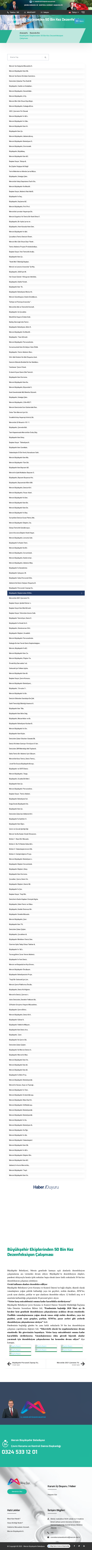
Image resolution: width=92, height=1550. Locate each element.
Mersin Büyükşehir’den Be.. (19, 503)
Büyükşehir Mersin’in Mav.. (18, 1055)
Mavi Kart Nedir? (13, 1519)
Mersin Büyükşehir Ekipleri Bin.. (20, 1155)
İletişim (46, 12)
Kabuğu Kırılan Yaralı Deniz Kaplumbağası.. (25, 643)
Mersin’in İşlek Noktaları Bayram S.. (22, 472)
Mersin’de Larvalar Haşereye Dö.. (21, 211)
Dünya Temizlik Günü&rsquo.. (20, 528)
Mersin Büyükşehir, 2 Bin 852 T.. (20, 402)
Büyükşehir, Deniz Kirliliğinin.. (20, 990)
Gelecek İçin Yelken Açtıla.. (19, 668)
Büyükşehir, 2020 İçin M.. (18, 272)
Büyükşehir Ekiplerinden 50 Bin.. (20, 593)
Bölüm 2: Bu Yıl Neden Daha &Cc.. (21, 844)
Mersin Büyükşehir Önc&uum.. (20, 969)
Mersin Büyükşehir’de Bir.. (18, 548)
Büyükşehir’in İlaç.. (16, 196)
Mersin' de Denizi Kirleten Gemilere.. (22, 76)
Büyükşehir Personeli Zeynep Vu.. (21, 588)
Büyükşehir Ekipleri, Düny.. (18, 869)
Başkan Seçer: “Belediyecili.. (19, 442)
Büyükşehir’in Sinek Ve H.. (18, 623)
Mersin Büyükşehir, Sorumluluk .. (21, 553)
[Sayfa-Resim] (20, 1346)
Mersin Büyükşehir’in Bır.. (18, 693)
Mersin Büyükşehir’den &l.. (18, 673)
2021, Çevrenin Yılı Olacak (18, 111)
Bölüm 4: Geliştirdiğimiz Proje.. (20, 854)
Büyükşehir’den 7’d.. (16, 924)
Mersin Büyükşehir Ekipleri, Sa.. (20, 523)
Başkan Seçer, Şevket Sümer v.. (20, 603)
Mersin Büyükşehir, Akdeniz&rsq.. (21, 136)
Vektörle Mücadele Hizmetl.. (18, 1527)
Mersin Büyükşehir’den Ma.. (19, 457)
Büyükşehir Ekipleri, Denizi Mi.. (20, 884)
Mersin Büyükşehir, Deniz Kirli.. (20, 1015)
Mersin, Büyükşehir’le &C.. (18, 648)
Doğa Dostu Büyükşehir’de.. (19, 804)
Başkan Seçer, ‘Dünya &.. (18, 161)
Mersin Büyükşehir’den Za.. (19, 653)
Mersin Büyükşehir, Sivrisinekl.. (20, 146)
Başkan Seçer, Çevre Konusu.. (20, 678)
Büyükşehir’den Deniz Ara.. (18, 1030)
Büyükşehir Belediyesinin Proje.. (21, 974)
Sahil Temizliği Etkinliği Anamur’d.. (21, 703)
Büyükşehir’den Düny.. (17, 437)
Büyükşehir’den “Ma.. (16, 708)
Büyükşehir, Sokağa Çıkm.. (18, 176)
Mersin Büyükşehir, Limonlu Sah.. (21, 538)
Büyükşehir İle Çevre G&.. (18, 1040)
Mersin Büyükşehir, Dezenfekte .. (21, 91)
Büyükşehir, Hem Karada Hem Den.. (22, 227)
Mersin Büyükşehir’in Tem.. (19, 1090)
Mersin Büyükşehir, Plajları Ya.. (20, 658)
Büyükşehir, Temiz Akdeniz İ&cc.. (21, 352)
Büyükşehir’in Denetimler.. (18, 568)
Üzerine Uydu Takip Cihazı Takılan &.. (22, 944)
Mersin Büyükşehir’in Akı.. (18, 1135)
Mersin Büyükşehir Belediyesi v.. (21, 859)
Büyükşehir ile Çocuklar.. (18, 312)
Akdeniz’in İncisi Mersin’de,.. (19, 1165)
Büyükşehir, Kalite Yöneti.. (18, 282)
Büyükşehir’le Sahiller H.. (18, 819)
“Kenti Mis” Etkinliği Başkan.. (19, 262)
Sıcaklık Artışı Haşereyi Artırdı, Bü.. (21, 417)
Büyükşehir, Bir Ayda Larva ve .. (20, 222)
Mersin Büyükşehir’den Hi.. (18, 126)
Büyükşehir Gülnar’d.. (17, 1020)
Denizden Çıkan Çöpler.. (17, 929)
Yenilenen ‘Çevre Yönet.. (18, 367)
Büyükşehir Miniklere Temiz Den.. (21, 939)
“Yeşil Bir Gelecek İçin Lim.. (19, 979)
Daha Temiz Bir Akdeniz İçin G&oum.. (22, 754)
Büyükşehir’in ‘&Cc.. (16, 949)
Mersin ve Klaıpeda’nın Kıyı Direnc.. (22, 964)
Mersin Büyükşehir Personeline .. (21, 789)
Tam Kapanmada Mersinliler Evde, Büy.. (23, 432)
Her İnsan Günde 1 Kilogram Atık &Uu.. (23, 277)
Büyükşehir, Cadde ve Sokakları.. (21, 86)
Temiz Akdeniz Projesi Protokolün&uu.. (23, 247)
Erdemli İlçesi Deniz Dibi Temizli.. (21, 372)
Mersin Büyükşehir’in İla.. (18, 1120)
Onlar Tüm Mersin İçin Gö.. (18, 412)
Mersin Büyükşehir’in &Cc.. (18, 116)
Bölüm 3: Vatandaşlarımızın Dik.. (21, 849)
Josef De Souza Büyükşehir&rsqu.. (22, 764)
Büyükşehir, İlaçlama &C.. (18, 201)
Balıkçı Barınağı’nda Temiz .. (19, 322)
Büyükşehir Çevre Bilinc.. (18, 1010)
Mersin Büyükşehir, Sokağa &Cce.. (21, 106)
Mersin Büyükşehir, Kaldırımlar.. (20, 558)
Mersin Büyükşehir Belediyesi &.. (21, 1125)
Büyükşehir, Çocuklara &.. (18, 934)
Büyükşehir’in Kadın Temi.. (18, 543)
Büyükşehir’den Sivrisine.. (18, 377)
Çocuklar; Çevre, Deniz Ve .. (19, 879)
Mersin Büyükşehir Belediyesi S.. (21, 141)
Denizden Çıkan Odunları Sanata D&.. (22, 739)
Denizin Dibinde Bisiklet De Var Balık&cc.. (24, 362)
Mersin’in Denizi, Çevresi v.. (19, 995)
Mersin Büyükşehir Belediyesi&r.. (21, 1080)
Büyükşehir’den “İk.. (16, 287)
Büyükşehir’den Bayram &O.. (19, 467)
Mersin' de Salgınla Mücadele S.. (21, 66)
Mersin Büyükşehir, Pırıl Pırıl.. (20, 206)
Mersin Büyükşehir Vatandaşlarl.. (21, 1140)
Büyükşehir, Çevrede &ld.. (18, 427)
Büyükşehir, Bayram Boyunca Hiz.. (21, 478)
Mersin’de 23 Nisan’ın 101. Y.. (19, 422)
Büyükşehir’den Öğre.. (17, 824)
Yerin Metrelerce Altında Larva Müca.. (22, 171)
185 (52, 1533)
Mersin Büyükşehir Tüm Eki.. (19, 462)
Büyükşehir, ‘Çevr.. (15, 1035)
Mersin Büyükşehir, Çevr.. (18, 919)
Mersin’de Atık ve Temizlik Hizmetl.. (22, 307)
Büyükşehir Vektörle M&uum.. (20, 1025)
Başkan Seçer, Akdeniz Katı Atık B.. (21, 191)
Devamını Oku (17, 1491)
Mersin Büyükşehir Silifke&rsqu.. (21, 1105)
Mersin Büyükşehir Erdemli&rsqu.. (21, 1095)
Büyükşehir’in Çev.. (16, 889)
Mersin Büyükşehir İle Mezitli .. (20, 186)
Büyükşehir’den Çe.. (16, 131)
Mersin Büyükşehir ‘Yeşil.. (18, 1170)
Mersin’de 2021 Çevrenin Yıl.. (19, 598)
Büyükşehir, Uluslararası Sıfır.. (20, 628)
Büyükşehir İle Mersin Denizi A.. (20, 1050)
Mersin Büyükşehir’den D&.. (19, 1145)
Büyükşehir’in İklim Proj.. (18, 1075)
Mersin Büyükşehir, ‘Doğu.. (18, 774)
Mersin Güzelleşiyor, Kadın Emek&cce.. (23, 297)
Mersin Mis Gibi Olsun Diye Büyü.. (21, 101)
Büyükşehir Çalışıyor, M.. (18, 573)
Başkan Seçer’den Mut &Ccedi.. (20, 608)
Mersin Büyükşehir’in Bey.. (18, 513)
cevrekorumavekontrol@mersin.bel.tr (65, 1537)
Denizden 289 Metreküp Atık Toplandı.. (23, 749)
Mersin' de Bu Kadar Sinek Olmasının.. (23, 834)
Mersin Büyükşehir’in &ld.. (18, 232)
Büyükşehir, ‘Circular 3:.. (18, 688)
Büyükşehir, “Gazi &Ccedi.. (18, 337)
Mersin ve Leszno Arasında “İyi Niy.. (22, 267)
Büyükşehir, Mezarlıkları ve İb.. (20, 718)
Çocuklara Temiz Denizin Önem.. (21, 237)
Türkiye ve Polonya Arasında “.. (20, 302)
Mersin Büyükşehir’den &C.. (19, 156)
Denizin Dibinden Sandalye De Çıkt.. (22, 698)
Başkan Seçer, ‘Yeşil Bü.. (18, 894)
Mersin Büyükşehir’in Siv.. (18, 728)
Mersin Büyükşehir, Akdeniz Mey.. (21, 563)
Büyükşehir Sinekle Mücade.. (19, 914)
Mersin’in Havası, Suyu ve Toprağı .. (22, 1085)
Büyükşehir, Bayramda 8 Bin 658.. (21, 483)
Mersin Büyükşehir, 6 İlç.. (18, 96)
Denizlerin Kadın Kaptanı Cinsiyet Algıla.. (24, 899)
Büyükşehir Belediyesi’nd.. (18, 799)
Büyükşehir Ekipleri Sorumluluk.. (21, 864)
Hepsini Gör (52, 1495)
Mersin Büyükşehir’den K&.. (19, 71)
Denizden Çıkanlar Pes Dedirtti (20, 81)
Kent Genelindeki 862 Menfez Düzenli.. (23, 392)
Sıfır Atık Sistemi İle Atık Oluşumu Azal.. (23, 357)
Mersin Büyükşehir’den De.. (19, 508)
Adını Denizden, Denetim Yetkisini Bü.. (23, 1000)
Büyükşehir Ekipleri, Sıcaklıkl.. (20, 633)
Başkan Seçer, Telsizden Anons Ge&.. (22, 613)
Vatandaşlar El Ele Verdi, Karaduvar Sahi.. (24, 452)
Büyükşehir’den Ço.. (16, 257)
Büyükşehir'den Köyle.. (17, 734)
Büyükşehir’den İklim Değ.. (18, 713)
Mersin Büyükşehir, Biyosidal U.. (20, 387)
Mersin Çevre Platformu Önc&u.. (21, 984)
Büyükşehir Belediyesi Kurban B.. (21, 723)
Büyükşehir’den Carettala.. (18, 447)
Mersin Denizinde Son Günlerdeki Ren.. (23, 407)
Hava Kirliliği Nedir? (15, 1523)
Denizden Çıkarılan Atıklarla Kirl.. (21, 814)
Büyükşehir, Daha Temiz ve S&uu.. (21, 904)
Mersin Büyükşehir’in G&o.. (19, 121)
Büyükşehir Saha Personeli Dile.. (21, 578)
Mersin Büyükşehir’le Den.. (18, 498)
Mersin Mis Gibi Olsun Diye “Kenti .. (22, 242)
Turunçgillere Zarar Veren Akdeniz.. (22, 954)
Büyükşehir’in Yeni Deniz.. (18, 959)
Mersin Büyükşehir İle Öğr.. (19, 1130)
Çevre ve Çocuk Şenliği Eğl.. (19, 829)
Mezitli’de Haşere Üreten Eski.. (20, 317)
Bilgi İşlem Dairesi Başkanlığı (59, 1546)
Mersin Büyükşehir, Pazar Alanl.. (21, 493)
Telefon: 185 (14, 12)
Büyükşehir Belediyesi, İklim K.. (20, 327)
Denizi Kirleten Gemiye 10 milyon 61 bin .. (24, 744)
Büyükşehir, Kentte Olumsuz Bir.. (21, 909)
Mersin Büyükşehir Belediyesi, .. (20, 683)
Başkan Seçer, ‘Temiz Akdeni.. (20, 794)
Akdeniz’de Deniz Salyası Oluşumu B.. (22, 583)
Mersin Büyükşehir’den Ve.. (19, 1060)
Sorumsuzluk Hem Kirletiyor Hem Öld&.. (24, 347)
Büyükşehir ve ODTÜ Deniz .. (19, 769)
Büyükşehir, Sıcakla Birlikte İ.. (19, 779)
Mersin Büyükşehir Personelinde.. (21, 342)
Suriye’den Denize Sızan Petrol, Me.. (22, 518)
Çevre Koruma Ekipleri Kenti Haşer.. (22, 533)
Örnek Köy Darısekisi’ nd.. (18, 663)
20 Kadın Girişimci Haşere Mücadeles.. (23, 1005)
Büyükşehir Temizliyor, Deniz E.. (20, 618)
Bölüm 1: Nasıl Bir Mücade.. (19, 839)
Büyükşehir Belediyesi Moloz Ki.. (21, 292)
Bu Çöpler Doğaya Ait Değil (18, 166)
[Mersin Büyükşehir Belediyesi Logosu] (19, 1481)
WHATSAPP (31, 12)
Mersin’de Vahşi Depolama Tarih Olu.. (22, 181)
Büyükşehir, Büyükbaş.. (17, 151)
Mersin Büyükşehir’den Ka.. (19, 382)
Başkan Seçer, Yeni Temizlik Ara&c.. (22, 252)
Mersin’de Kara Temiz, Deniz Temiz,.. (22, 759)
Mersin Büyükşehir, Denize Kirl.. (20, 488)
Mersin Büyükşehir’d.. (15, 1531)
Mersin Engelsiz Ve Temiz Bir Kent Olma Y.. (24, 217)
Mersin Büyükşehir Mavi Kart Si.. (21, 1100)
